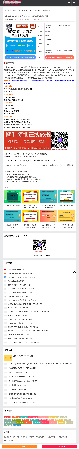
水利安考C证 (34, 419)
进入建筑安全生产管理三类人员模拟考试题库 (20, 57)
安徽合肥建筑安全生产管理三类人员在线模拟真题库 (35, 10)
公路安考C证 (42, 419)
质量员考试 (20, 422)
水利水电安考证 (43, 417)
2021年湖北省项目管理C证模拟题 (20, 398)
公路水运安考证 (62, 417)
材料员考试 (26, 419)
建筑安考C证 (15, 10)
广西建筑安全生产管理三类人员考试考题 (19, 292)
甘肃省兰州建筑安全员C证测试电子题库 (19, 285)
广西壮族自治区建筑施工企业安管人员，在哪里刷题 (23, 342)
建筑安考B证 (53, 422)
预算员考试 (8, 417)
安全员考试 (8, 419)
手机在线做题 (21, 446)
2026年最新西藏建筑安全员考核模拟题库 (19, 273)
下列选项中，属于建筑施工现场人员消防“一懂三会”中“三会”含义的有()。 (29, 311)
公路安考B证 (37, 422)
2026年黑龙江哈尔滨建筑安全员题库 (19, 334)
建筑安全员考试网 (8, 440)
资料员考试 (24, 417)
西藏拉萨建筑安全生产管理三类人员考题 (20, 323)
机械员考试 (61, 422)
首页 (8, 10)
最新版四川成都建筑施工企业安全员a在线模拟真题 (24, 179)
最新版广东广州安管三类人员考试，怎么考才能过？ (23, 327)
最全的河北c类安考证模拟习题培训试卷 (22, 402)
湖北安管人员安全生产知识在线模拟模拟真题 (22, 181)
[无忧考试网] (12, 3)
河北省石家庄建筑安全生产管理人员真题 (22, 368)
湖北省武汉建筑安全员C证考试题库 (18, 308)
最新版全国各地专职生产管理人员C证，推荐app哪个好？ (25, 304)
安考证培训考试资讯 (10, 422)
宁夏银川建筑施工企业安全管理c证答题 (20, 319)
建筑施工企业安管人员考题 (15, 281)
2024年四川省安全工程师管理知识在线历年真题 (48, 227)
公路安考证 (24, 437)
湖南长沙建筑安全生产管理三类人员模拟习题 (20, 288)
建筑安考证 (16, 437)
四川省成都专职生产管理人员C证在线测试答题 (21, 277)
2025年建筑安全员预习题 (17, 385)
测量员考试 (45, 422)
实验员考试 (51, 419)
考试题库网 (31, 437)
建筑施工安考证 (17, 419)
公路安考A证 (16, 425)
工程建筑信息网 (40, 437)
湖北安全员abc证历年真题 (17, 389)
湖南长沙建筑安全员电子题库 (23, 356)
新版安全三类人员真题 (66, 205)
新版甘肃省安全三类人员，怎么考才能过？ (23, 381)
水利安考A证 (8, 425)
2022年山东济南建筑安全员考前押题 (21, 377)
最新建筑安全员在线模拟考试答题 (18, 174)
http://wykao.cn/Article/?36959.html (24, 156)
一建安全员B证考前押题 (12, 205)
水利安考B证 (28, 422)
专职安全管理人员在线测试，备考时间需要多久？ (22, 300)
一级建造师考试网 (50, 437)
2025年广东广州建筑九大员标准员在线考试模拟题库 (58, 165)
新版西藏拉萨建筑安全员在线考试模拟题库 (21, 177)
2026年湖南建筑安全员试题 (15, 269)
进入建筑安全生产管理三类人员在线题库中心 (59, 57)
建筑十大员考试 (33, 417)
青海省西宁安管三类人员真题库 (17, 315)
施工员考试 (69, 422)
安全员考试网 (7, 437)
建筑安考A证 (16, 417)
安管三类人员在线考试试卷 (18, 372)
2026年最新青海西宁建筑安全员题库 (18, 296)
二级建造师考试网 (62, 437)
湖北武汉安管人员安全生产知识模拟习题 (22, 394)
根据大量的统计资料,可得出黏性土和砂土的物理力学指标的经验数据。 (29, 331)
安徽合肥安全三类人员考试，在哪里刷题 (20, 338)
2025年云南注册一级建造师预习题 (15, 165)
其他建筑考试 (52, 417)
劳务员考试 (67, 419)
